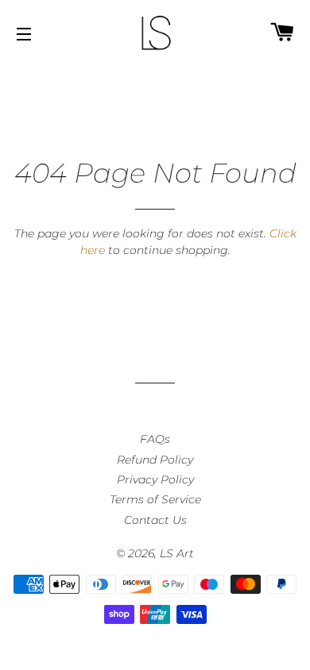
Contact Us (155, 520)
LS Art (177, 553)
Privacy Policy (155, 479)
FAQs (155, 439)
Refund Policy (155, 459)
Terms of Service (155, 499)
